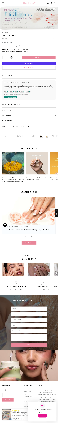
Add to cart (39, 57)
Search (25, 401)
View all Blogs (29, 243)
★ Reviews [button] (56, 212)
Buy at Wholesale (29, 68)
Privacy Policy (27, 389)
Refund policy (27, 391)
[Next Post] (32, 236)
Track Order (27, 404)
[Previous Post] (26, 236)
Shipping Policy (27, 394)
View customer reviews (10, 97)
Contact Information (29, 399)
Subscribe (8, 400)
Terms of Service (28, 396)
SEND (29, 345)
